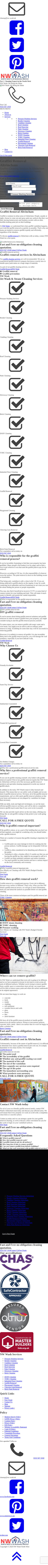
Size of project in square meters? (12, 198)
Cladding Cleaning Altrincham (17, 1200)
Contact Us (8, 152)
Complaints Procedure (12, 1433)
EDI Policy (8, 1425)
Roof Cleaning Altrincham (16, 1202)
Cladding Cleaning (24, 123)
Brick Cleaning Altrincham (16, 1210)
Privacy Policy (9, 1423)
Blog (6, 149)
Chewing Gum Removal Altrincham (19, 1223)
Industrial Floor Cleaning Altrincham (20, 1216)
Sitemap (7, 1406)
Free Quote (23, 250)
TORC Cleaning (24, 137)
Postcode (4, 192)
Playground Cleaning (25, 143)
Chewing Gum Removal (26, 145)
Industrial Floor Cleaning (26, 139)
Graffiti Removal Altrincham (17, 1219)
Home (6, 113)
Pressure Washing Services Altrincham (20, 1196)
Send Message (7, 209)
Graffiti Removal (24, 141)
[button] (5, 109)
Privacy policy (9, 1408)
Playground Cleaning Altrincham (18, 1221)
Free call (3, 876)
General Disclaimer (11, 1435)
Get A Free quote (6, 155)
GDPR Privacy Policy (12, 1419)
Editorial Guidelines (11, 1431)
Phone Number (6, 189)
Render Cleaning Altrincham (17, 1198)
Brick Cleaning (23, 133)
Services (7, 117)
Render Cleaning (24, 121)
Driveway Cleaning (25, 131)
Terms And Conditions (12, 1437)
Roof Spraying (23, 127)
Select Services (5, 194)
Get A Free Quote (8, 1234)
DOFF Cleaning (23, 135)
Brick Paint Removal (25, 147)
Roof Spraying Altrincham (16, 1204)
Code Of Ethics (9, 1429)
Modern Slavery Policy (12, 1417)
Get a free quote (5, 176)
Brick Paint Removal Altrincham (18, 1225)
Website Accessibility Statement (15, 1427)
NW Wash (6, 226)
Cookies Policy (9, 1421)
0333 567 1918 (5, 107)
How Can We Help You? (9, 206)
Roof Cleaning (23, 125)
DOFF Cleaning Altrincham (16, 1212)
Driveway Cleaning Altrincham (18, 1208)
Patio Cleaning (23, 129)
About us (7, 115)
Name (3, 183)
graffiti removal (13, 236)
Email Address (6, 186)
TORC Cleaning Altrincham (17, 1214)
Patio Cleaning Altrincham (16, 1206)
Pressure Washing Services (27, 119)
